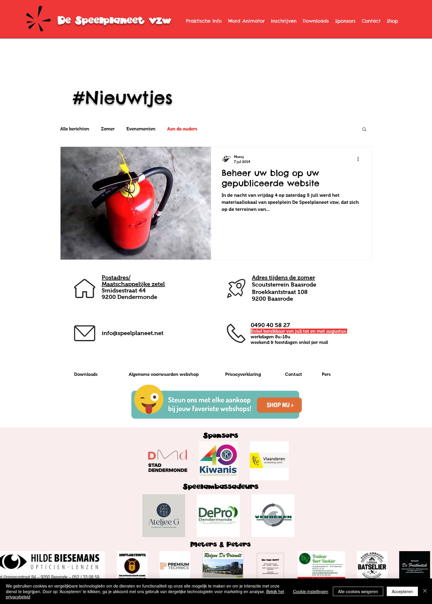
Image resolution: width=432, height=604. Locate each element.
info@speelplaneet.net (132, 333)
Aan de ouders (182, 128)
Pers (326, 374)
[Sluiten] (424, 591)
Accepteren (402, 591)
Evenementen (140, 128)
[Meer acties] (360, 158)
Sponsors (220, 436)
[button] (364, 130)
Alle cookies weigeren (358, 591)
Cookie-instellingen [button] (310, 591)
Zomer (108, 128)
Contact (293, 374)
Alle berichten (74, 128)
